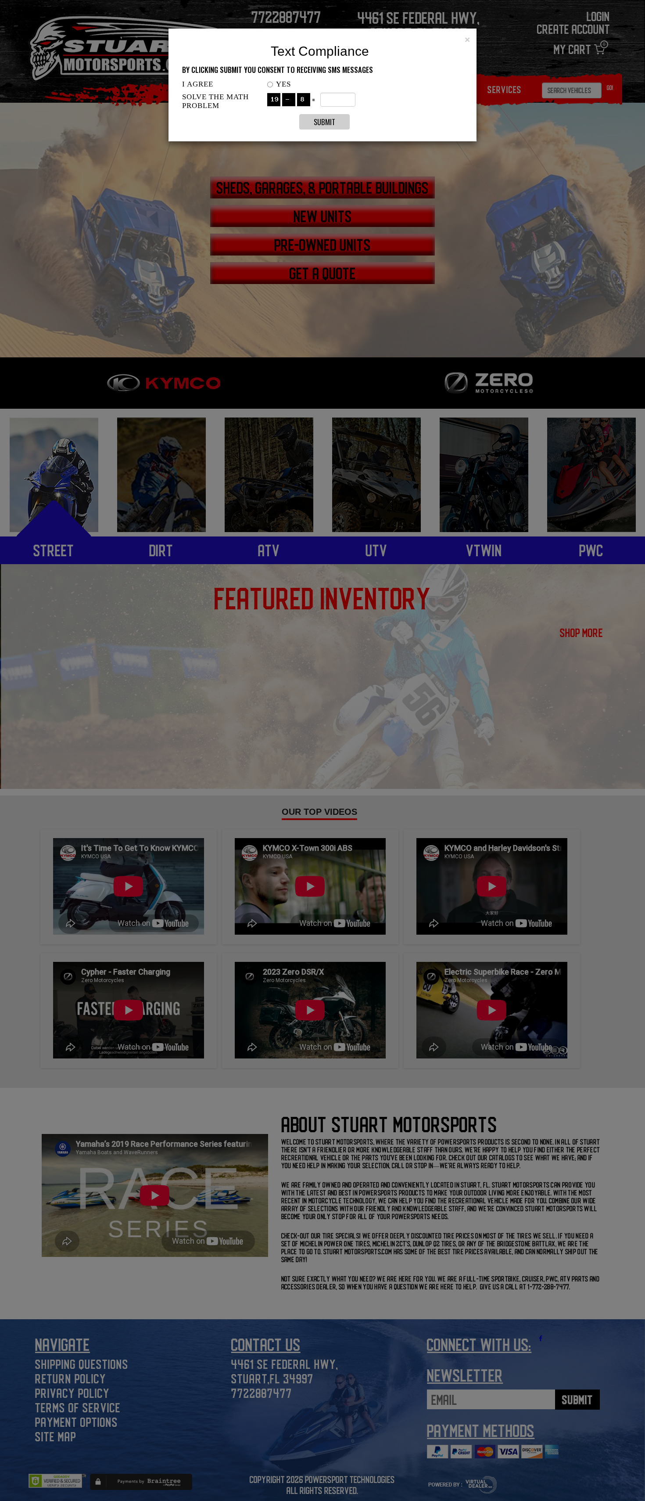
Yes (283, 84)
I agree (197, 84)
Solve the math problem (215, 101)
